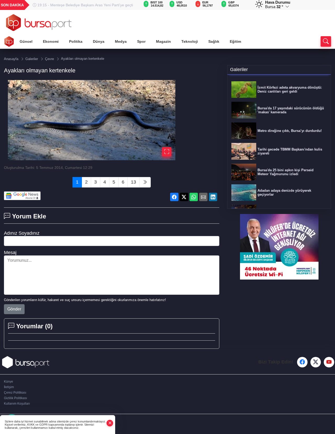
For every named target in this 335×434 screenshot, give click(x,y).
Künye (8, 381)
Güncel (26, 41)
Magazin (163, 41)
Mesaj (10, 252)
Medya (121, 41)
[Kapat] (110, 423)
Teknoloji (189, 41)
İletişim (9, 387)
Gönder (14, 309)
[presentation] (129, 5)
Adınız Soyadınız (22, 233)
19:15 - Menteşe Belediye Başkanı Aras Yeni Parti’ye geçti (84, 5)
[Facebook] (302, 362)
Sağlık (213, 41)
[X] (315, 362)
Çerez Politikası (15, 392)
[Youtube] (329, 362)
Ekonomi (51, 41)
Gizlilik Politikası (15, 398)
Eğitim (235, 41)
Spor (141, 41)
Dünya (98, 41)
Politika (75, 41)
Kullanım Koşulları (17, 403)
